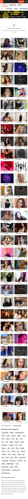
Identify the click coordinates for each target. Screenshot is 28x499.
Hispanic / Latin (15, 470)
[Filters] (2, 8)
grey (3, 457)
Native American (6, 473)
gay (18, 451)
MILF (17, 439)
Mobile (3, 463)
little (8, 451)
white (7, 457)
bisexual (23, 451)
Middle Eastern (10, 463)
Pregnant (11, 445)
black (9, 454)
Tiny (16, 445)
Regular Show (22, 457)
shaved (3, 451)
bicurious (4, 454)
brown (19, 454)
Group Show (12, 460)
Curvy (24, 435)
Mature (11, 442)
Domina (22, 442)
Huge (12, 448)
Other (16, 457)
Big (8, 448)
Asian (17, 463)
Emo (3, 442)
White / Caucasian (6, 470)
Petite (3, 435)
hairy (17, 448)
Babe (13, 439)
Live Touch (19, 460)
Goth (7, 442)
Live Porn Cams (17, 425)
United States (9, 8)
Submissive (4, 445)
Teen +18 (8, 439)
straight (13, 451)
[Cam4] (8, 1)
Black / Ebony (5, 467)
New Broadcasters (19, 432)
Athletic (19, 435)
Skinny (8, 435)
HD (25, 460)
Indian (11, 467)
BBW (3, 439)
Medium (4, 448)
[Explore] (1, 1)
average (22, 448)
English (16, 8)
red (23, 454)
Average (13, 435)
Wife (21, 439)
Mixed (16, 467)
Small (20, 445)
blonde (14, 454)
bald (12, 457)
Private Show (5, 460)
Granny (17, 442)
